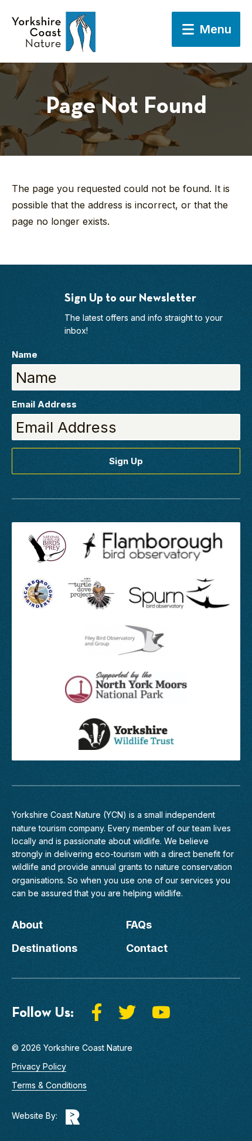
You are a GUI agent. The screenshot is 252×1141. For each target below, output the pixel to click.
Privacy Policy (39, 1066)
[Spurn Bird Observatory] (179, 593)
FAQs (139, 925)
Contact (147, 948)
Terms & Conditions (49, 1085)
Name (25, 354)
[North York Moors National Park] (126, 687)
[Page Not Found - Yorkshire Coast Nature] (54, 37)
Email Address (44, 404)
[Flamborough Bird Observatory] (152, 546)
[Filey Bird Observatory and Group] (126, 640)
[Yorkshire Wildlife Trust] (126, 734)
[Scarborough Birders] (38, 593)
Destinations (44, 948)
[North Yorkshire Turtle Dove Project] (91, 593)
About (27, 925)
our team (194, 828)
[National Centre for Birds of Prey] (47, 546)
